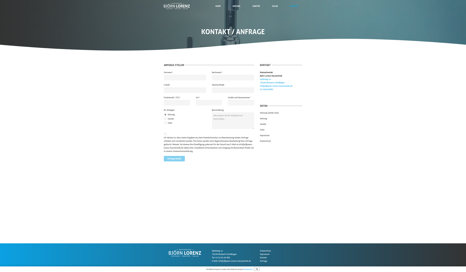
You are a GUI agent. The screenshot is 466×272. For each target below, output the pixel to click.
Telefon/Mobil (218, 85)
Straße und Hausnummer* (239, 97)
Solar (262, 130)
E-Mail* (167, 85)
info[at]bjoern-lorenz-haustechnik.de (276, 86)
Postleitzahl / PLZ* (172, 97)
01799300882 (266, 89)
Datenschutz (265, 141)
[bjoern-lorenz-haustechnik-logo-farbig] (177, 6)
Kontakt (263, 257)
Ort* (198, 97)
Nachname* (217, 72)
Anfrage (263, 261)
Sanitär (263, 124)
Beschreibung (218, 110)
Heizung (263, 118)
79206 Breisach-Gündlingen (272, 82)
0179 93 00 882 (222, 257)
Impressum (265, 135)
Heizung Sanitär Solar (269, 113)
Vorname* (168, 72)
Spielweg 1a (265, 79)
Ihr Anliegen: (169, 110)
